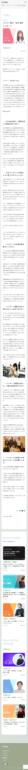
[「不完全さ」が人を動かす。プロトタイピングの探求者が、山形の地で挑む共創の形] (14, 716)
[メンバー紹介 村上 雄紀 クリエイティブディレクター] (14, 615)
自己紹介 (5, 618)
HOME (2, 5)
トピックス (8, 5)
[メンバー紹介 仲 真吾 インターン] (14, 690)
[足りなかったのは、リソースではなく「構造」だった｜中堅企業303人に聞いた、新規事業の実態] (14, 559)
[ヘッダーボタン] (25, 2)
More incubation (8, 541)
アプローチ (5, 753)
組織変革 (14, 562)
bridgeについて (6, 750)
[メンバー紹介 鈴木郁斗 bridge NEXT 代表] (14, 665)
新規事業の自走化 (7, 562)
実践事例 (5, 757)
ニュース (5, 760)
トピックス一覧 (7, 516)
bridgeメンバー (7, 48)
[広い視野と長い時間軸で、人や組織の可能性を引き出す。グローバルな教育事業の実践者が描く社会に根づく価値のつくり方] (14, 587)
